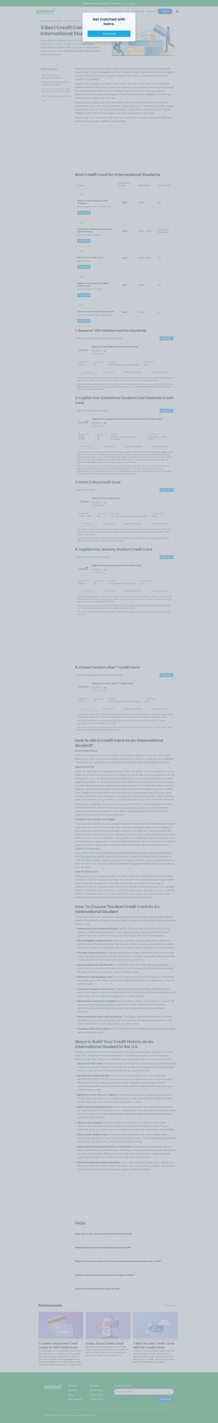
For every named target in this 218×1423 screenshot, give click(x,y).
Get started (109, 33)
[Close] (131, 16)
